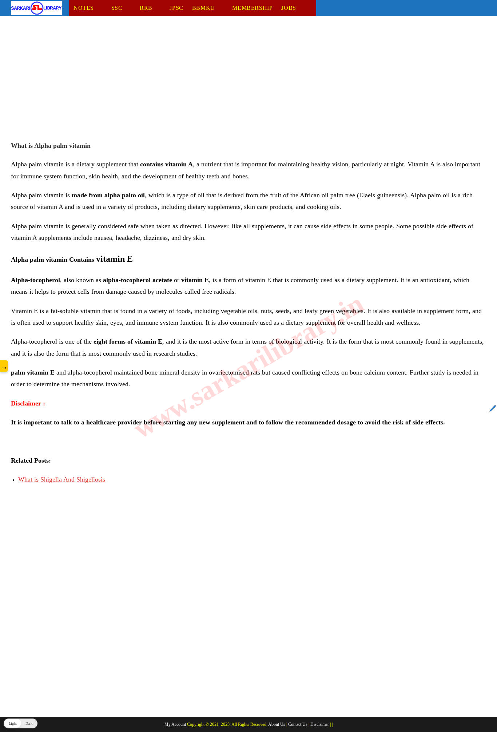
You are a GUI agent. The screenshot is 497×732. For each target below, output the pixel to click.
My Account (175, 724)
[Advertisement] (229, 81)
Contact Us (297, 724)
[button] (20, 723)
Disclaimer (319, 724)
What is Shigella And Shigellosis (61, 479)
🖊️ (492, 408)
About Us (276, 724)
